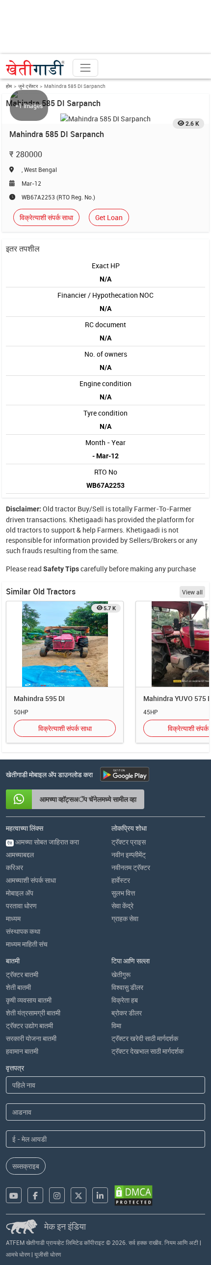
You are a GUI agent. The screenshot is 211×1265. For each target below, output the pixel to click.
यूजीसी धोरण (47, 1254)
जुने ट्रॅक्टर (28, 86)
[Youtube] (14, 1195)
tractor (65, 508)
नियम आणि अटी (181, 1242)
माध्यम (13, 918)
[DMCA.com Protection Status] (133, 1195)
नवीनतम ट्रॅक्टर (130, 867)
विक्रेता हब (124, 1000)
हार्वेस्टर (120, 880)
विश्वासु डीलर (127, 987)
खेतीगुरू (121, 974)
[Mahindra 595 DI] (64, 644)
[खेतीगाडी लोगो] (35, 68)
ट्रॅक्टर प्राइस (128, 841)
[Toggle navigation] (85, 68)
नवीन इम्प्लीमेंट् (128, 854)
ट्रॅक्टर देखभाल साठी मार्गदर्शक (147, 1051)
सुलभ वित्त (123, 893)
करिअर (14, 867)
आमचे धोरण (18, 1254)
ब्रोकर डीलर (126, 1012)
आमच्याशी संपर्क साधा (31, 880)
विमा (116, 1025)
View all (192, 592)
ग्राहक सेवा (124, 918)
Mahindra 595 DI (39, 698)
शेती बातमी (18, 987)
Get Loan (109, 217)
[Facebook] (35, 1195)
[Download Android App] (124, 774)
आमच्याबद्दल (20, 854)
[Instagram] (57, 1195)
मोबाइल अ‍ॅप (19, 893)
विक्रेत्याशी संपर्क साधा (46, 217)
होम (9, 86)
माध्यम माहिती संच (27, 944)
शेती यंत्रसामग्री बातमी (33, 1012)
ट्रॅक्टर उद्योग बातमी (29, 1025)
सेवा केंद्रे (122, 905)
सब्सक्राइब (25, 1166)
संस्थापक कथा (23, 931)
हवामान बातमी (22, 1051)
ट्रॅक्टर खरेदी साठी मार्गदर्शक (144, 1038)
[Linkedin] (100, 1195)
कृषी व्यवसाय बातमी (29, 1000)
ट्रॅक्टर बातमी (22, 974)
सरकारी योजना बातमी (31, 1038)
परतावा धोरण (21, 905)
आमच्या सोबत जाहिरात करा (43, 841)
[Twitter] (78, 1195)
